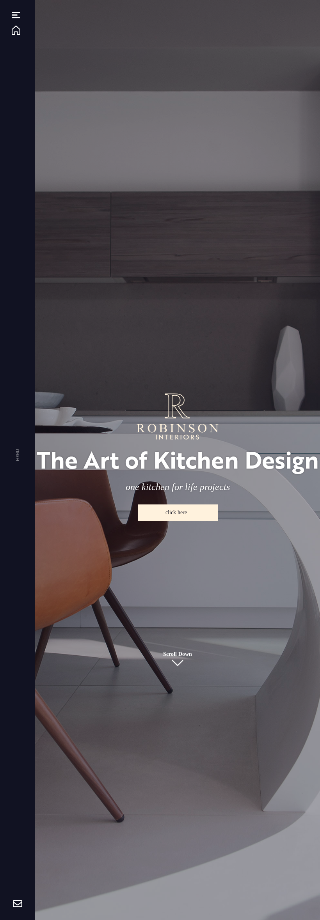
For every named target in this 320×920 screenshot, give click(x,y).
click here (176, 512)
